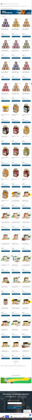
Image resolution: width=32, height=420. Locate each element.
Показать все (16, 361)
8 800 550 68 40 (11, 396)
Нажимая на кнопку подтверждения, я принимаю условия (15, 405)
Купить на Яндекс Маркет (5, 36)
